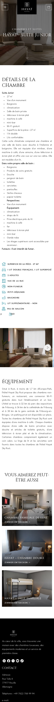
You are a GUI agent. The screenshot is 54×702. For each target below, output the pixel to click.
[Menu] (5, 7)
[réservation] (49, 7)
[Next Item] (47, 347)
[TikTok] (22, 660)
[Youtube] (17, 660)
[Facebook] (8, 660)
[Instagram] (4, 660)
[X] (13, 660)
